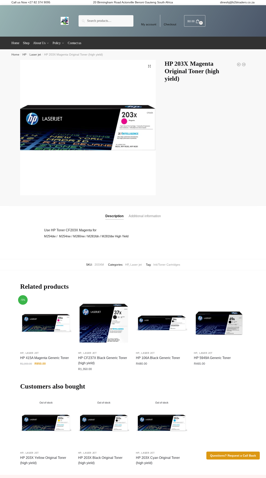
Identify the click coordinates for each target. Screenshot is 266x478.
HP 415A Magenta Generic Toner (44, 358)
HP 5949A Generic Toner (212, 358)
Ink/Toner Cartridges (166, 264)
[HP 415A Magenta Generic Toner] (46, 323)
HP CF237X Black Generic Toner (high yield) (102, 360)
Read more (46, 470)
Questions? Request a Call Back (233, 455)
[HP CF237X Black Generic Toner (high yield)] (104, 323)
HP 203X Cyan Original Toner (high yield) (158, 460)
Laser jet (35, 54)
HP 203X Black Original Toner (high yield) (100, 460)
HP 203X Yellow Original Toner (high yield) (43, 460)
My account (148, 24)
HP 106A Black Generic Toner (158, 358)
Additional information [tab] (145, 216)
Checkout (170, 24)
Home (15, 54)
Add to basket (46, 377)
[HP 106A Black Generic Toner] (162, 323)
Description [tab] (114, 216)
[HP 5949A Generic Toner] (220, 323)
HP (24, 54)
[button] (149, 66)
